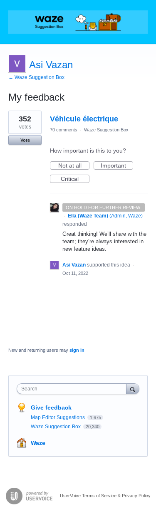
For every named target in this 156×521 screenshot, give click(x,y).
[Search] (132, 388)
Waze (38, 443)
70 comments (63, 129)
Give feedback (51, 407)
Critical (75, 179)
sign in (76, 350)
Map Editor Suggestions (58, 417)
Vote (25, 140)
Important (117, 166)
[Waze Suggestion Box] (78, 22)
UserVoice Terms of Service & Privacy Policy (105, 495)
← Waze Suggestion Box (36, 77)
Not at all (73, 166)
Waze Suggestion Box (106, 129)
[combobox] (73, 389)
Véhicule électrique (84, 119)
